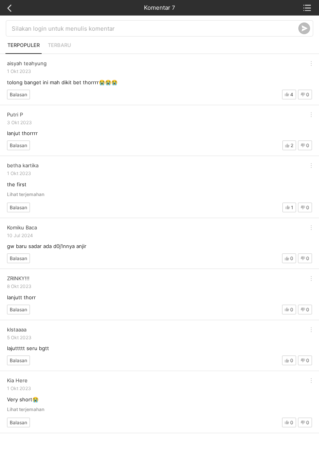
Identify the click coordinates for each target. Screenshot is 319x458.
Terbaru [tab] (59, 45)
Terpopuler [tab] (23, 45)
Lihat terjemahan (25, 194)
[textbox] (155, 28)
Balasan (18, 94)
